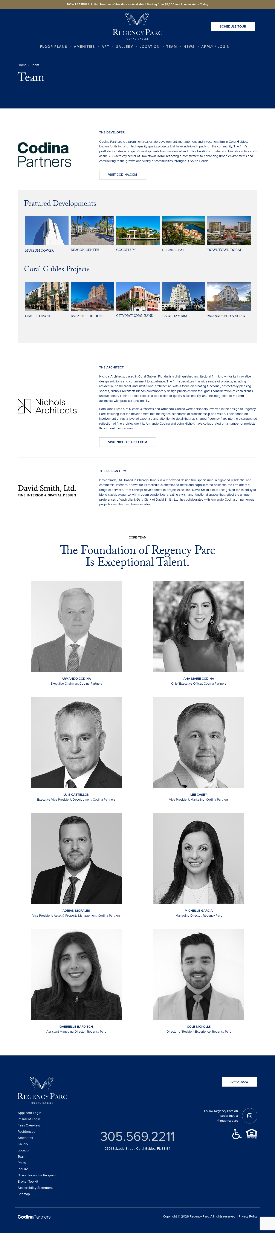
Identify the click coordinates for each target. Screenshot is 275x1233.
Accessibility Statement (35, 1187)
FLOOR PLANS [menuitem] (53, 46)
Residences (26, 1131)
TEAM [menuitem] (171, 46)
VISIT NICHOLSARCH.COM (127, 442)
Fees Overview (29, 1125)
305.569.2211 (137, 1136)
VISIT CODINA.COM (122, 174)
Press (22, 1162)
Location (24, 1150)
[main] (137, 532)
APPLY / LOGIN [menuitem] (215, 46)
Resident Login (29, 1119)
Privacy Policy (247, 1216)
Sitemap (24, 1193)
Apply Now (240, 1081)
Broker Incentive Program (37, 1175)
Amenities (25, 1137)
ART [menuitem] (105, 46)
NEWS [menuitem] (189, 46)
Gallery (23, 1144)
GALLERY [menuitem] (124, 46)
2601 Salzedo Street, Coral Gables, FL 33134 (137, 1148)
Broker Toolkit (28, 1181)
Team (22, 1156)
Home (22, 64)
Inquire (23, 1168)
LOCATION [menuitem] (150, 46)
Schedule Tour (233, 26)
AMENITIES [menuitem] (84, 46)
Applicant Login (29, 1112)
